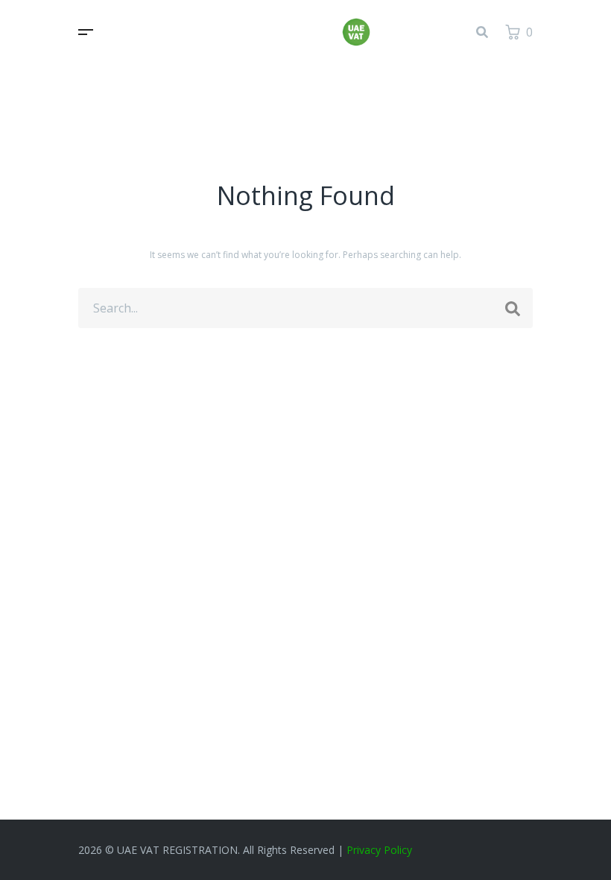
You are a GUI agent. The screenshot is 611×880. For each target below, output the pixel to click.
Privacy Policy (379, 850)
